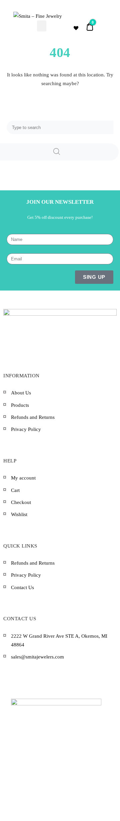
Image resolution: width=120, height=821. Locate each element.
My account (23, 478)
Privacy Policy (26, 429)
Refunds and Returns (33, 417)
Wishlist (19, 514)
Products (20, 405)
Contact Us (22, 587)
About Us (21, 392)
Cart (15, 490)
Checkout (21, 502)
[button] (41, 25)
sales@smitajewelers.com (37, 656)
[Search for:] (60, 127)
